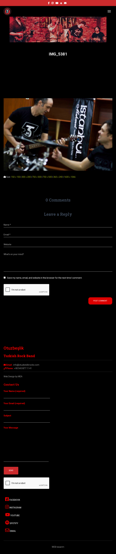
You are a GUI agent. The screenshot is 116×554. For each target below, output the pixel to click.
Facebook (14, 500)
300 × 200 (26, 177)
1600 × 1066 (70, 177)
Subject (7, 415)
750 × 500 (36, 177)
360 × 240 (58, 177)
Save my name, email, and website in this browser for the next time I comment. (44, 278)
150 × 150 (15, 177)
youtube (57, 3)
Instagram (15, 507)
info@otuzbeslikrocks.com (26, 365)
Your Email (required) (14, 403)
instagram (53, 3)
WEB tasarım (58, 547)
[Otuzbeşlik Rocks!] (8, 11)
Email (12, 531)
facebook (49, 3)
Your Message (11, 427)
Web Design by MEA (13, 376)
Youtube (15, 515)
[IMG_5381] (58, 134)
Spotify (13, 523)
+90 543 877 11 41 (23, 368)
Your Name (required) (14, 391)
